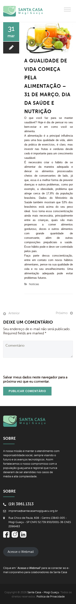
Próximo (62, 313)
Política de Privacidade (51, 596)
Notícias (34, 284)
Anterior (14, 313)
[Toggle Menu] (67, 9)
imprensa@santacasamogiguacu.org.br (33, 510)
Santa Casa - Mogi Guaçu (43, 592)
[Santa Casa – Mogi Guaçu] (26, 11)
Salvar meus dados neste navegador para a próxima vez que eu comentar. (35, 379)
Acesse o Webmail (21, 551)
